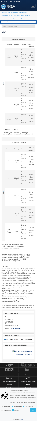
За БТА (27, 378)
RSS (28, 384)
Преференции (16, 406)
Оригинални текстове (7, 15)
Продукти (9, 378)
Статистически (27, 406)
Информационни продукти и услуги (20, 12)
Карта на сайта (9, 375)
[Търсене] (35, 22)
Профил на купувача (9, 381)
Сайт (9, 12)
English (4, 1)
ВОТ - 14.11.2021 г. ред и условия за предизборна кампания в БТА (19, 18)
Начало (5, 26)
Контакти (9, 384)
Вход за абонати (14, 1)
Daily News (27, 15)
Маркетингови (6, 410)
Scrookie (21, 419)
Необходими (6, 406)
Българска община (19, 15)
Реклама (10, 26)
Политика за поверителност (27, 381)
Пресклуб (4, 12)
